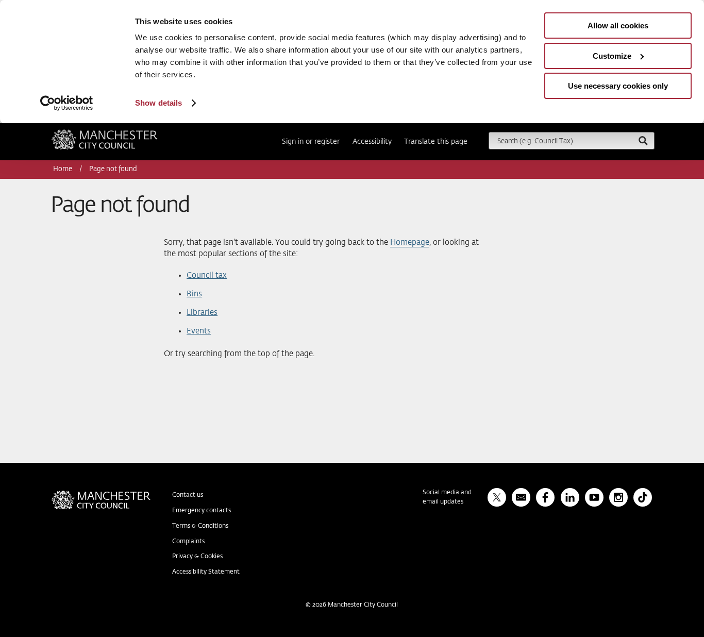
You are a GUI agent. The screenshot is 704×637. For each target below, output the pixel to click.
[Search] (642, 140)
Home (63, 169)
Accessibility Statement (206, 572)
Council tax (207, 275)
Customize (612, 56)
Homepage (409, 242)
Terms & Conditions (200, 526)
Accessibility (372, 141)
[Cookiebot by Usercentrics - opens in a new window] (67, 103)
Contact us (187, 495)
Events (199, 331)
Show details (158, 102)
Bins (194, 294)
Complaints (188, 542)
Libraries (202, 312)
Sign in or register (311, 141)
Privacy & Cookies (197, 557)
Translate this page (435, 141)
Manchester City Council (118, 133)
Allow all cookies (618, 25)
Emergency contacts (201, 511)
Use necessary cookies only (618, 85)
